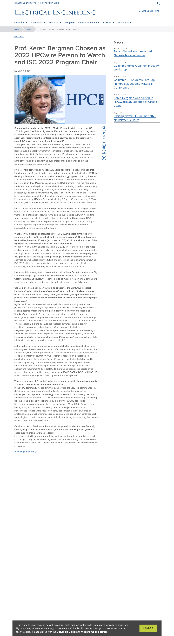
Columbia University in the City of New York (36, 3)
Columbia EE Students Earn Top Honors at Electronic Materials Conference (134, 84)
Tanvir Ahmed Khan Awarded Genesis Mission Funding (133, 53)
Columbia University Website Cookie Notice (82, 631)
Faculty (19, 36)
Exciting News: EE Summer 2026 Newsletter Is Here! (135, 118)
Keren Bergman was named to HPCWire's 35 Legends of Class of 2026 (136, 102)
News (29, 29)
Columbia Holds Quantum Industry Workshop (136, 67)
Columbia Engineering (149, 10)
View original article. (24, 451)
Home (16, 29)
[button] (104, 128)
